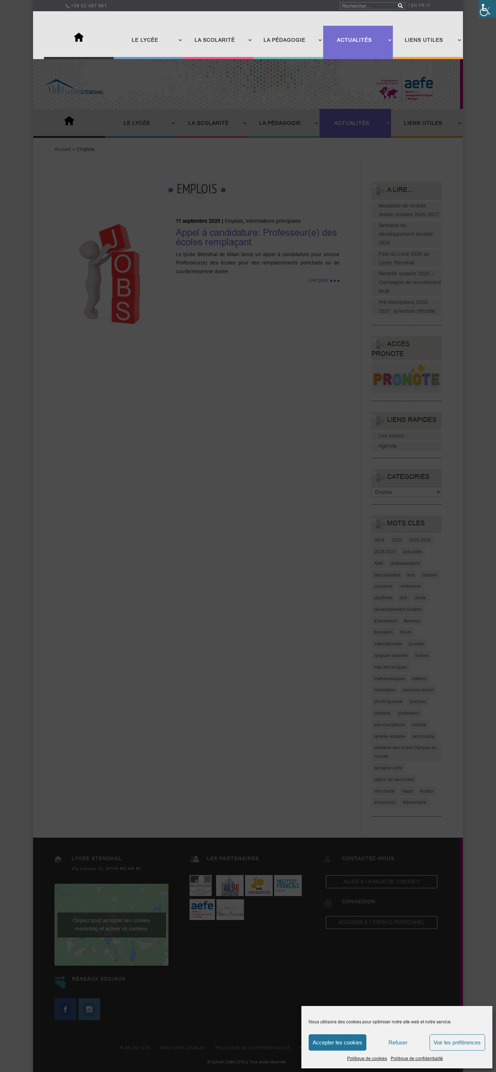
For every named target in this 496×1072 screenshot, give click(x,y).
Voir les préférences (457, 1042)
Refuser (398, 1042)
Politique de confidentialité (417, 1058)
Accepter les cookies (337, 1042)
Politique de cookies (367, 1058)
